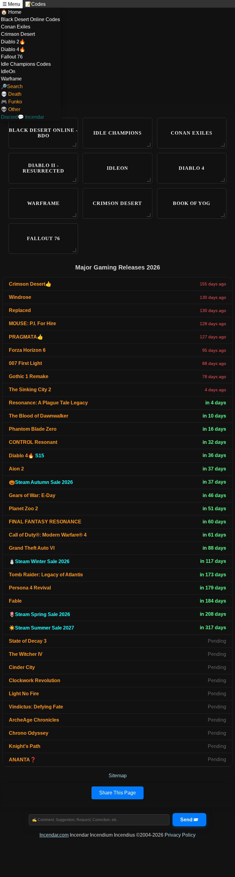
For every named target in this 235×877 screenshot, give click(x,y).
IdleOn (8, 71)
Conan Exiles (15, 26)
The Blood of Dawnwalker (38, 415)
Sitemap (118, 775)
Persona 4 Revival (30, 587)
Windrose (20, 297)
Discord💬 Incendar (22, 117)
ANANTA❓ (22, 759)
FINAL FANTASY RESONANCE (45, 521)
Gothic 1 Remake (28, 376)
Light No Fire (24, 693)
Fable (15, 601)
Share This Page (117, 792)
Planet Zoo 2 (23, 508)
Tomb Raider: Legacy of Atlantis (46, 574)
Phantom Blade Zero (33, 429)
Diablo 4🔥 (13, 49)
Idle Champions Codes (26, 64)
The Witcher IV (26, 654)
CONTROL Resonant (33, 442)
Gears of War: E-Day (32, 495)
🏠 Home (11, 12)
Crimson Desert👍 (30, 284)
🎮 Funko (11, 101)
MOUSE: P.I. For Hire (32, 323)
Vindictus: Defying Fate (36, 706)
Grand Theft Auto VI (31, 548)
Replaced (20, 310)
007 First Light (25, 363)
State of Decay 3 (28, 641)
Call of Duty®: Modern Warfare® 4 (48, 534)
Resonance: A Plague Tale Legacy (48, 402)
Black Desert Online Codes (30, 19)
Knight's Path (24, 746)
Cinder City (22, 667)
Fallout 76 (12, 56)
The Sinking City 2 (30, 389)
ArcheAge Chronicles (34, 720)
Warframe (11, 78)
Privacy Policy (180, 835)
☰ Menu (11, 4)
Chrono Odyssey (28, 733)
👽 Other (10, 109)
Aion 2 (16, 468)
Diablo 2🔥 (13, 41)
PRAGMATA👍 (26, 337)
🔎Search (12, 86)
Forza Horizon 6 (27, 350)
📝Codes (35, 4)
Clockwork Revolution (34, 680)
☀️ (41, 627)
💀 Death (11, 94)
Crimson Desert (18, 34)
